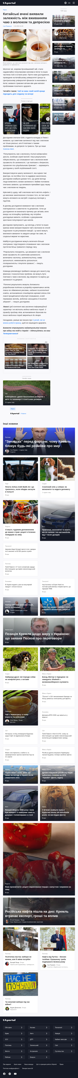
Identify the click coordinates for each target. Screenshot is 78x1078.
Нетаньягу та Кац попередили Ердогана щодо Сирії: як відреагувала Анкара (19, 735)
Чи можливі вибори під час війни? (17, 1003)
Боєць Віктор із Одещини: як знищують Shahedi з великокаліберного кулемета (55, 679)
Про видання (7, 1064)
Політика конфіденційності (11, 1068)
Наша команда (28, 1064)
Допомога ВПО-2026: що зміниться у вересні (55, 716)
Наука (5, 10)
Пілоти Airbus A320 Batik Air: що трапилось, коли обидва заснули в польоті (20, 489)
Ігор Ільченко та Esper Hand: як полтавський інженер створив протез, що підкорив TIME (56, 587)
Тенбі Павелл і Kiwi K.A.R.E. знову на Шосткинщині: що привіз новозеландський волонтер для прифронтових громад (57, 736)
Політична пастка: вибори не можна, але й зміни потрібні (18, 958)
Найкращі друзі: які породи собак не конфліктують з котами (20, 678)
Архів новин (17, 1064)
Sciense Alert (8, 149)
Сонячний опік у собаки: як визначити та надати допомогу (56, 488)
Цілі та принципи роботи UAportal (46, 1064)
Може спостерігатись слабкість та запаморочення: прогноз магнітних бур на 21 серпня (19, 755)
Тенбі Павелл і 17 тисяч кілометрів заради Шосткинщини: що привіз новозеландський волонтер (20, 569)
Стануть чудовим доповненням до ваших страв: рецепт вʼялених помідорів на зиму (20, 532)
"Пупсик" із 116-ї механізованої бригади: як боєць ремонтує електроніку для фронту (57, 697)
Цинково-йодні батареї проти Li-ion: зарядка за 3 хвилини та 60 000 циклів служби (20, 550)
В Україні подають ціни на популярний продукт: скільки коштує (18, 586)
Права (61, 1064)
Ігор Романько (7, 26)
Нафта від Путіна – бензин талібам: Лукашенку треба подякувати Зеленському (54, 959)
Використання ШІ (27, 1068)
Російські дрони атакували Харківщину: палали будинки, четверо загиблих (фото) (56, 754)
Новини (23, 413)
